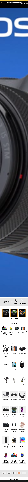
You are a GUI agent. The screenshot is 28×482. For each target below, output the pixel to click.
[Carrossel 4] (14, 152)
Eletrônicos (7, 6)
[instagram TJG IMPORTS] (1, 0)
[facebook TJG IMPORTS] (2, 0)
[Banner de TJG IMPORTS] (5, 313)
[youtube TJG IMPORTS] (3, 0)
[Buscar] (20, 2)
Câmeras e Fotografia (14, 6)
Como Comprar (20, 6)
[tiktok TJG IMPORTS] (4, 0)
